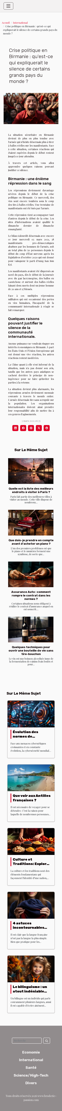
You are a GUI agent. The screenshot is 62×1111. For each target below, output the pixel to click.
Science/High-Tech (31, 1075)
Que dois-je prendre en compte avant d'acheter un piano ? (31, 542)
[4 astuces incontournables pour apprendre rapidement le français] (31, 905)
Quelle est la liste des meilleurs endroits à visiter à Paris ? (31, 490)
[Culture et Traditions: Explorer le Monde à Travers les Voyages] (31, 841)
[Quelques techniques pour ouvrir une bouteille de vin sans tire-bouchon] (30, 629)
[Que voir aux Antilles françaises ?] (31, 777)
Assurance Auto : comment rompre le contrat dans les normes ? (31, 595)
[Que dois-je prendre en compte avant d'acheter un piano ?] (30, 523)
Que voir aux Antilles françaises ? (32, 798)
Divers (31, 1083)
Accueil (6, 22)
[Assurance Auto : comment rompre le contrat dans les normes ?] (30, 574)
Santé (31, 1068)
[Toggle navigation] (8, 6)
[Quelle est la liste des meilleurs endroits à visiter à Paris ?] (30, 471)
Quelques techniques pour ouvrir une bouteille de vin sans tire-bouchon (31, 650)
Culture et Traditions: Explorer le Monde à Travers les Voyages (32, 866)
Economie (31, 1052)
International (20, 22)
